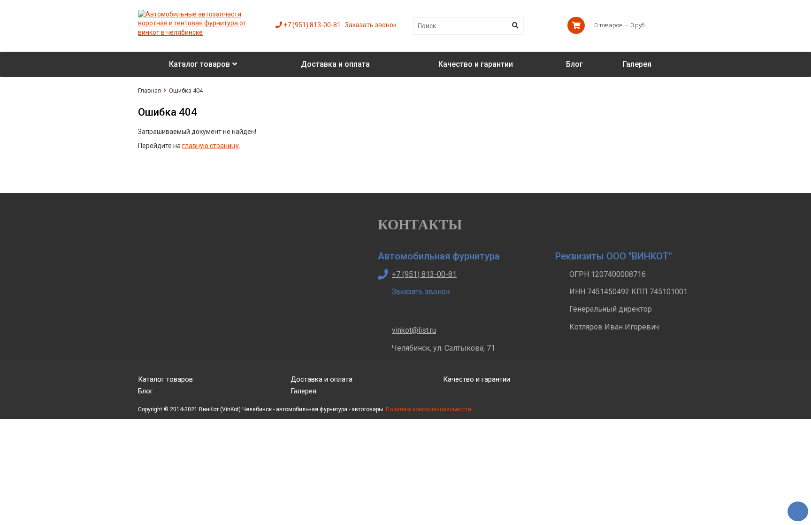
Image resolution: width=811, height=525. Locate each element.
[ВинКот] (199, 14)
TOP (795, 508)
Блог (145, 391)
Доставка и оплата (321, 379)
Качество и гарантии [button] (475, 64)
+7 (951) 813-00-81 (311, 25)
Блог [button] (574, 64)
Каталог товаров (165, 379)
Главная (149, 90)
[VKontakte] (647, 387)
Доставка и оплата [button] (335, 64)
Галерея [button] (637, 64)
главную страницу (210, 145)
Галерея (303, 391)
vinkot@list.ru (414, 330)
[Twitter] (625, 387)
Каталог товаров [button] (199, 64)
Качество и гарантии (476, 379)
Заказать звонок (371, 25)
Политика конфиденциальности (428, 409)
